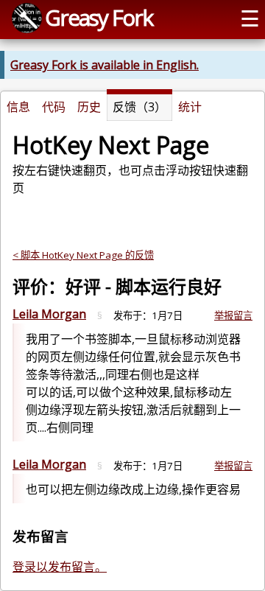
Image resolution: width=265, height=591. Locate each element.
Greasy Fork (98, 17)
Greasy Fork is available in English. (104, 65)
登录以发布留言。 (60, 567)
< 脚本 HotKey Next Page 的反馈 (83, 255)
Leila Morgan (49, 314)
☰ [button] (250, 18)
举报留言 (233, 315)
